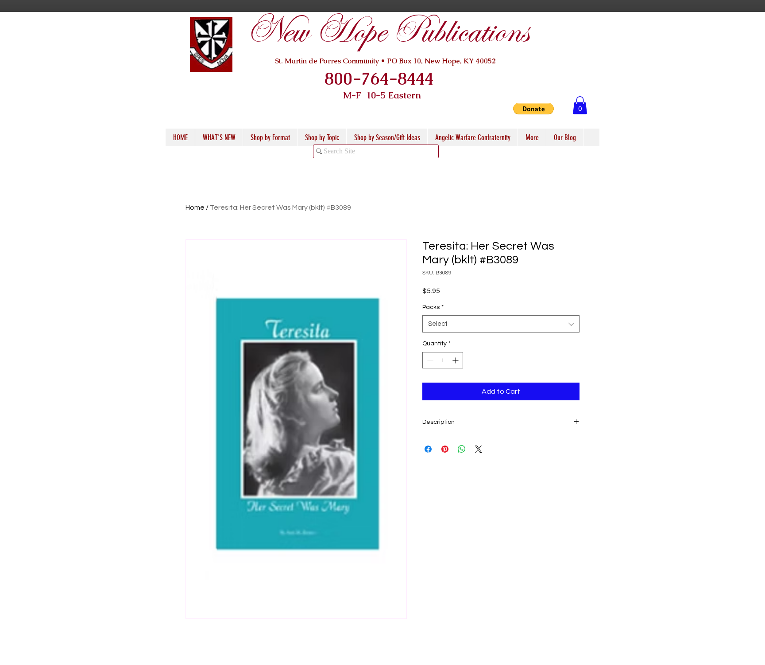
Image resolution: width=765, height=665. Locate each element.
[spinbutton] (443, 360)
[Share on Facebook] (428, 449)
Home (195, 207)
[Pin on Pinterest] (445, 449)
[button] (533, 108)
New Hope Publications (387, 31)
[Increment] (456, 360)
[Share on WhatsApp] (461, 449)
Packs (433, 307)
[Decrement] (429, 360)
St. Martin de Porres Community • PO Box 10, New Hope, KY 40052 (385, 61)
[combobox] (501, 323)
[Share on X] (478, 449)
